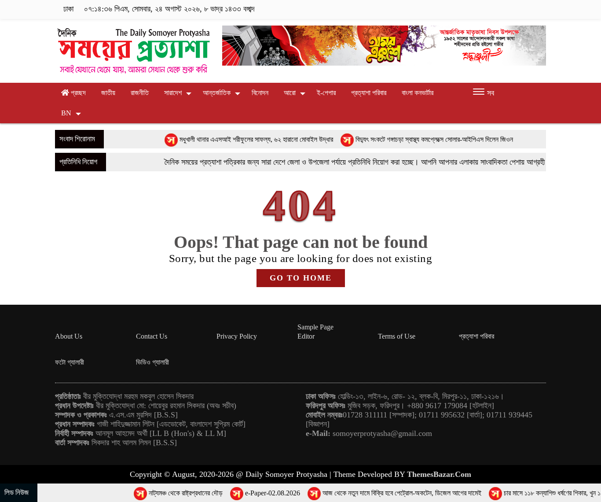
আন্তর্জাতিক (217, 92)
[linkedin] (528, 9)
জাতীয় (108, 92)
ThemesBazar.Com (439, 474)
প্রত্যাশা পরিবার (368, 92)
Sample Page (315, 327)
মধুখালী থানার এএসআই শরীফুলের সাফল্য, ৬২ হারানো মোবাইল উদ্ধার (235, 139)
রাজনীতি (140, 92)
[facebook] (487, 9)
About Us (68, 336)
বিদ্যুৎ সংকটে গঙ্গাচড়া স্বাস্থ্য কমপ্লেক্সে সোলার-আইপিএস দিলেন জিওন (413, 139)
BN (66, 113)
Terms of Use (396, 336)
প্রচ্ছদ (77, 92)
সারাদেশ (173, 92)
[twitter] (500, 9)
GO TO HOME (301, 277)
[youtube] (540, 9)
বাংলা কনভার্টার (417, 92)
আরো (290, 92)
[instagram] (514, 9)
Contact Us (151, 336)
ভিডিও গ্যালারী (152, 362)
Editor (306, 336)
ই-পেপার (326, 92)
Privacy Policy (236, 336)
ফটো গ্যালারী (69, 362)
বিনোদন (260, 92)
